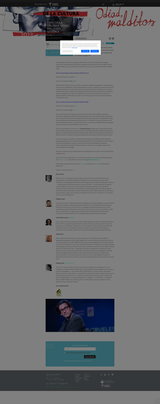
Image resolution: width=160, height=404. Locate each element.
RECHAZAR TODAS (85, 51)
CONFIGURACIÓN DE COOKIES (67, 51)
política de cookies (74, 47)
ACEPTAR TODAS (94, 51)
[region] (80, 47)
